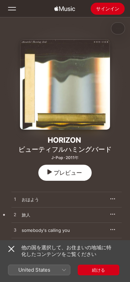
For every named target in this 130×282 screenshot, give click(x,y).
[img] (64, 9)
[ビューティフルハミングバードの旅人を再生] (15, 215)
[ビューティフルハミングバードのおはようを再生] (15, 199)
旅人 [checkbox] (26, 215)
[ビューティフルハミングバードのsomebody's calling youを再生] (15, 230)
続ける (98, 270)
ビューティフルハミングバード (65, 149)
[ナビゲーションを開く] (12, 8)
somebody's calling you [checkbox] (46, 230)
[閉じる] (11, 249)
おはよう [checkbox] (30, 199)
